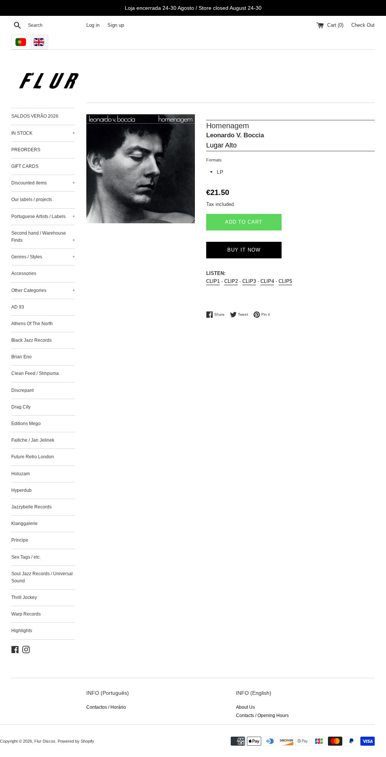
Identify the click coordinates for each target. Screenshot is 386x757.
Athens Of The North (32, 323)
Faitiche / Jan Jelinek (32, 440)
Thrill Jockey (24, 597)
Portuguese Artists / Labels (43, 216)
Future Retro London (32, 456)
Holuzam (20, 473)
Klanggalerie (24, 523)
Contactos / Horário (106, 707)
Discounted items (43, 183)
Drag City (21, 407)
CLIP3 (249, 281)
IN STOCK (43, 133)
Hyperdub (21, 490)
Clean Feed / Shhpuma (35, 373)
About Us (245, 707)
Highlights (21, 630)
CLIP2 (231, 281)
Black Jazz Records (31, 340)
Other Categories (43, 290)
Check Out (363, 25)
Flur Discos (44, 741)
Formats (214, 160)
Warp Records (26, 614)
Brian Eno (21, 356)
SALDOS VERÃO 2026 (34, 116)
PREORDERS (25, 149)
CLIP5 (285, 281)
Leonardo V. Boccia (235, 135)
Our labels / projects (31, 199)
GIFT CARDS (24, 166)
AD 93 (17, 307)
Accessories (23, 273)
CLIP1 (213, 281)
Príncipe (19, 540)
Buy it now (243, 250)
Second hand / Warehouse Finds (43, 236)
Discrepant (22, 390)
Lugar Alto (221, 145)
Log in (93, 25)
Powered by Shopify (76, 741)
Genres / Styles (43, 256)
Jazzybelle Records (31, 507)
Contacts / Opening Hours (262, 715)
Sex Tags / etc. (26, 557)
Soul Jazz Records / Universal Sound (42, 577)
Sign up (115, 25)
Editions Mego (26, 423)
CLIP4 (267, 281)
